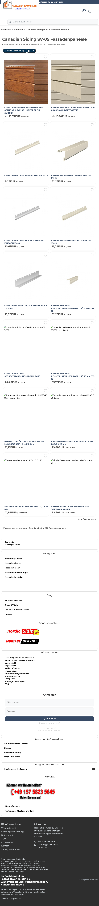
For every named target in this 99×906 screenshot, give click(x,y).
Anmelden (51, 718)
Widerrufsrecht (12, 668)
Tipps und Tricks (12, 757)
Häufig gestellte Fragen (49, 769)
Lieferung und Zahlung (12, 831)
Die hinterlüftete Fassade (17, 610)
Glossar (8, 614)
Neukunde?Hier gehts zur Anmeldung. (49, 729)
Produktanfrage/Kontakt (17, 673)
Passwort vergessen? (49, 723)
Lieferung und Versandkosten (19, 658)
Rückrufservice (12, 806)
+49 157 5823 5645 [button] (46, 841)
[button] (29, 51)
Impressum (10, 666)
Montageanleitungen (15, 681)
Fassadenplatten (13, 563)
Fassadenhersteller (14, 577)
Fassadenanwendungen (16, 572)
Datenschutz (7, 835)
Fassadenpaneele (13, 558)
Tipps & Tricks (11, 605)
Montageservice (12, 545)
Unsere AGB (10, 663)
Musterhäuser (11, 671)
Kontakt (5, 846)
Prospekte (10, 679)
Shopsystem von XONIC (89, 880)
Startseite (9, 542)
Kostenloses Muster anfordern (19, 811)
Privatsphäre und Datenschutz (20, 660)
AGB (3, 838)
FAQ (7, 684)
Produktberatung (13, 600)
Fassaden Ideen (12, 568)
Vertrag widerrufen (10, 849)
